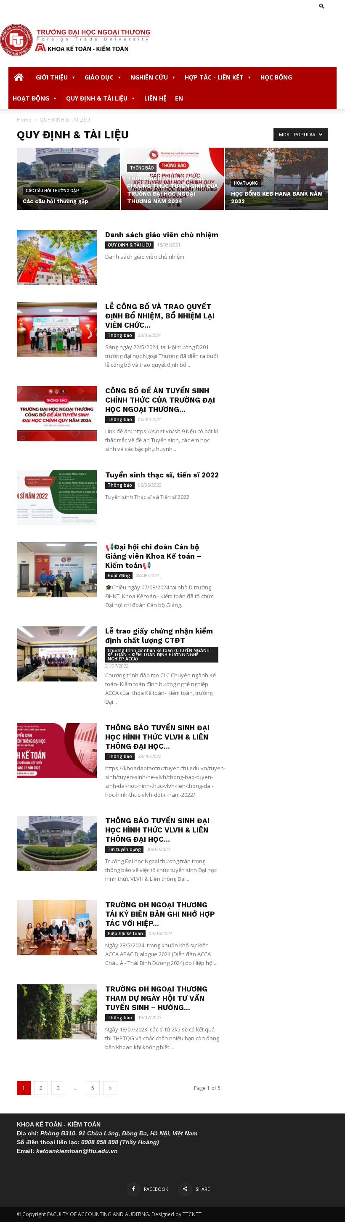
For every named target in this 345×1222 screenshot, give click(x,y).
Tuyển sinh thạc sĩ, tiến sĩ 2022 (162, 475)
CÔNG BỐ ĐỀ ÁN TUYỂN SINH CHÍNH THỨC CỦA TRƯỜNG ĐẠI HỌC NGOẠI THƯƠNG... (160, 400)
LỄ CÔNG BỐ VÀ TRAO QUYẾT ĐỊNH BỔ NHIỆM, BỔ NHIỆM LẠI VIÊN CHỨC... (160, 315)
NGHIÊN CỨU (149, 77)
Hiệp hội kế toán (125, 933)
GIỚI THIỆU (52, 77)
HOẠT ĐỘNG (31, 98)
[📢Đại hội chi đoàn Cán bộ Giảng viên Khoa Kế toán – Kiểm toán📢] (57, 569)
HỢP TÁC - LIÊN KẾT (214, 77)
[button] (322, 6)
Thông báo (142, 168)
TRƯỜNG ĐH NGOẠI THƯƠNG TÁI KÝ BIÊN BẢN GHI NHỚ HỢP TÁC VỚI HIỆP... (160, 914)
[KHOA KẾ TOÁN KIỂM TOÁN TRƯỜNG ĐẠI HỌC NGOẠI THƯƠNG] (172, 40)
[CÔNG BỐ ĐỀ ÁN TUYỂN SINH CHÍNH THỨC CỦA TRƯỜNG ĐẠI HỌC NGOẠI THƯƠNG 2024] (57, 413)
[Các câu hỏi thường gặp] (68, 179)
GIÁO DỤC (99, 77)
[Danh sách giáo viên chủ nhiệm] (57, 257)
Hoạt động (246, 183)
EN (179, 98)
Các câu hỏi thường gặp (52, 190)
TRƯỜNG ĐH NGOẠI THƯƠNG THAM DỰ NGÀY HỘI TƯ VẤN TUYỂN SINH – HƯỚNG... (156, 998)
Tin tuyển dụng (124, 849)
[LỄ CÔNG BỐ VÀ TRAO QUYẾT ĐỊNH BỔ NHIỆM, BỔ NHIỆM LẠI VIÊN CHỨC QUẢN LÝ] (57, 329)
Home (24, 119)
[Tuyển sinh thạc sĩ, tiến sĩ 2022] (57, 497)
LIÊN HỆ (155, 98)
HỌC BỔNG (276, 77)
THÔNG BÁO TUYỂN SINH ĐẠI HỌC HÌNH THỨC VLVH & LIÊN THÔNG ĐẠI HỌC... (157, 737)
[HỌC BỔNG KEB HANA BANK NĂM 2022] (276, 179)
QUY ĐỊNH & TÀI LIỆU (96, 98)
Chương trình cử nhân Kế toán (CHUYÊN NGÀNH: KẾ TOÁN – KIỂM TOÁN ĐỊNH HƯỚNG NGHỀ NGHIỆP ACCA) (159, 654)
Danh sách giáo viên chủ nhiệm (161, 235)
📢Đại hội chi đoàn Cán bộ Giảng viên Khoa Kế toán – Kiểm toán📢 (153, 556)
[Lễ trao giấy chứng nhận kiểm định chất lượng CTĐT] (57, 653)
